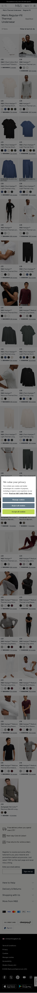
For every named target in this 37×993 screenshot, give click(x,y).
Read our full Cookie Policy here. (20, 493)
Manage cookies (18, 500)
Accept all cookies (18, 511)
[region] (18, 496)
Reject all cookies (18, 506)
